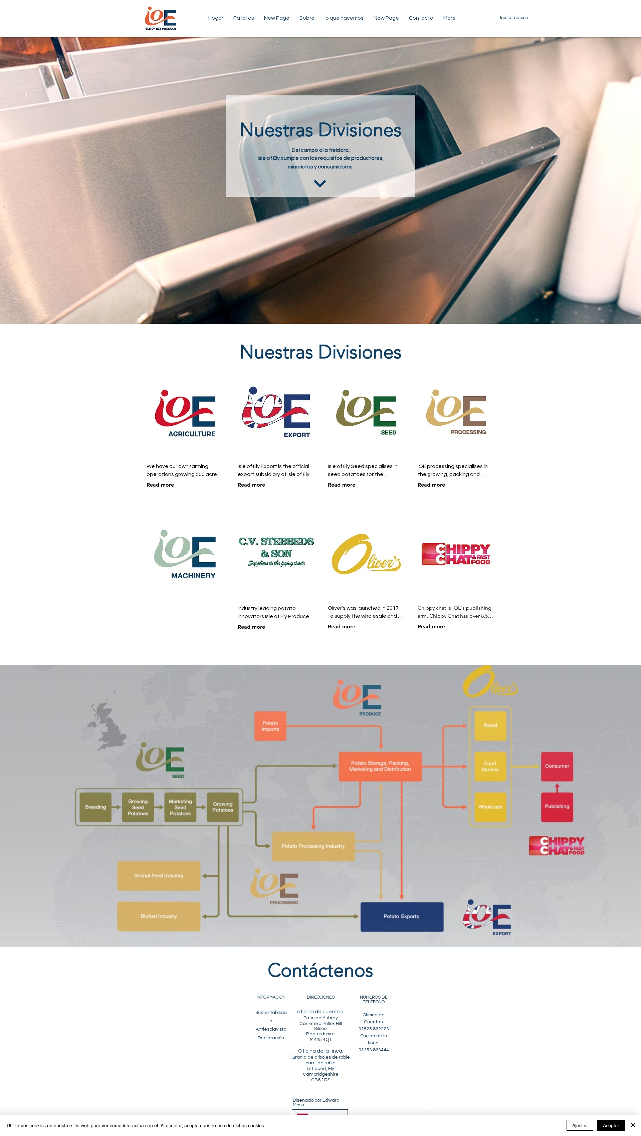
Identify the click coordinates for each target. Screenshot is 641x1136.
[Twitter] (422, 1102)
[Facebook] (452, 1102)
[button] (243, 18)
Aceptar (611, 1125)
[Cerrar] (633, 1125)
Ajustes (580, 1125)
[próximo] (319, 183)
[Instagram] (437, 1102)
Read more (160, 485)
